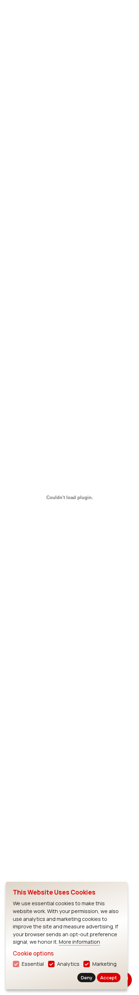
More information (79, 941)
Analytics (68, 963)
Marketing (104, 963)
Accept (108, 977)
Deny (86, 977)
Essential (33, 963)
